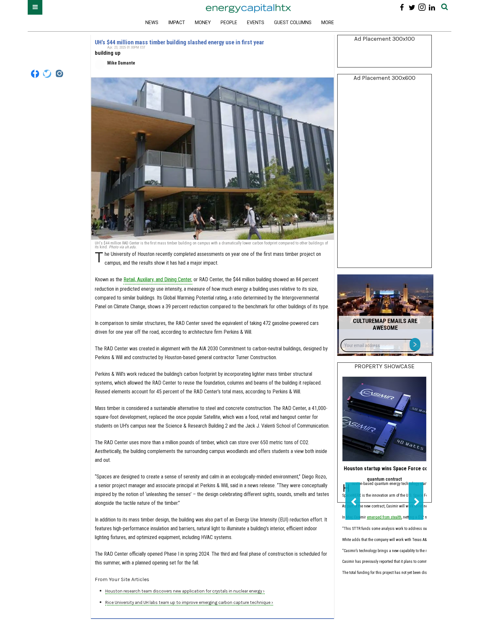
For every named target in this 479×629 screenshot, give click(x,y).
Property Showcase (384, 366)
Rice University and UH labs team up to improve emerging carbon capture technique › (189, 602)
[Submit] (444, 7)
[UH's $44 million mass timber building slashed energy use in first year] (212, 158)
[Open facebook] (402, 7)
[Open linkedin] (432, 7)
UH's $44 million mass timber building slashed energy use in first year (179, 42)
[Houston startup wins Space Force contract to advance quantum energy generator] (384, 418)
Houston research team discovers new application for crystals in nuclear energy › (185, 591)
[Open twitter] (412, 7)
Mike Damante (121, 63)
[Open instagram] (422, 7)
